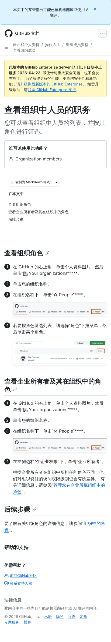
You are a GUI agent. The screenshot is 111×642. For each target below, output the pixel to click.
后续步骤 (17, 509)
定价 (83, 616)
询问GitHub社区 (23, 575)
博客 (27, 622)
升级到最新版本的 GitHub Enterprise (51, 84)
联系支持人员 (21, 583)
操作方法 (52, 44)
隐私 (60, 616)
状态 (71, 616)
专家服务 (11, 622)
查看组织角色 (23, 253)
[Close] (95, 9)
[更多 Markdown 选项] (56, 182)
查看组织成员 (24, 50)
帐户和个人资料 (26, 44)
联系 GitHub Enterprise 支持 (52, 89)
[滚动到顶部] (99, 630)
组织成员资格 (77, 44)
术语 (48, 616)
